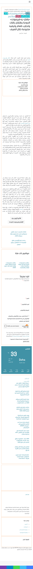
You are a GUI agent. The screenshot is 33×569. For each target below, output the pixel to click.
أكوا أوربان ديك (16, 218)
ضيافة (22, 13)
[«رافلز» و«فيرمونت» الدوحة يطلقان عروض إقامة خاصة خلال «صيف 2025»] (10, 261)
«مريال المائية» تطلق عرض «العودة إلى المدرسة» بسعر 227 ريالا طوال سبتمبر (22, 384)
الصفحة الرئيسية (26, 9)
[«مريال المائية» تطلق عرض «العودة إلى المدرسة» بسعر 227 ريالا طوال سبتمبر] (8, 388)
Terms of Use (25, 336)
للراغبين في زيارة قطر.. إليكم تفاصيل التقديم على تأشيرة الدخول (22, 448)
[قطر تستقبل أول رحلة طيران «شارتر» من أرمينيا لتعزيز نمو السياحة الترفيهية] (8, 396)
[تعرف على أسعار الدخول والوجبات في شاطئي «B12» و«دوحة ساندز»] (8, 435)
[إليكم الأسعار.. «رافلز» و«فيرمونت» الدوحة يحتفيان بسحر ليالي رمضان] (11, 90)
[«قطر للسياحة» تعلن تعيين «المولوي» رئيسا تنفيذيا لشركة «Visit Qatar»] (8, 460)
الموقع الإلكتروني (24, 310)
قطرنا (18, 16)
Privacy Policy (16, 336)
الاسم (27, 298)
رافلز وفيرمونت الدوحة (15, 222)
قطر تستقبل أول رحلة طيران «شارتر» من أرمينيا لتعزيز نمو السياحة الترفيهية (22, 393)
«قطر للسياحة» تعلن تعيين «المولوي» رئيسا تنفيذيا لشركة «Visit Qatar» (22, 456)
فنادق (11, 13)
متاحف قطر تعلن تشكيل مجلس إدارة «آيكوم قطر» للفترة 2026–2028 (22, 409)
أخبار (27, 13)
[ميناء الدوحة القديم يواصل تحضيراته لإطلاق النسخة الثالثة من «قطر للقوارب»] (8, 404)
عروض (19, 9)
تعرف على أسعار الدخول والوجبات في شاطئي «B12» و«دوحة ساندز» (22, 432)
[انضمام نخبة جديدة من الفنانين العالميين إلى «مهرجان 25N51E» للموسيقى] (8, 427)
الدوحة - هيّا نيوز (23, 33)
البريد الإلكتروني (25, 304)
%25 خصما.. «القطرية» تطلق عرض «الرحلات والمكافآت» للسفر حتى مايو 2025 (22, 440)
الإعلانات (26, 527)
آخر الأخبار (27, 378)
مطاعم (11, 16)
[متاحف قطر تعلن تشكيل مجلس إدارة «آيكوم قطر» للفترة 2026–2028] (8, 412)
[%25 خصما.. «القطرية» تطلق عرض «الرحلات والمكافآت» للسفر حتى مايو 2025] (8, 443)
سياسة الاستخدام (24, 529)
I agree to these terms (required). (19, 339)
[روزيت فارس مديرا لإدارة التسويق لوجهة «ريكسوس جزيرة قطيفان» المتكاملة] (8, 420)
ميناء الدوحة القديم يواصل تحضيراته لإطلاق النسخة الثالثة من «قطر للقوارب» (22, 401)
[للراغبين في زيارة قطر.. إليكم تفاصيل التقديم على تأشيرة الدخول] (8, 452)
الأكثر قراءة (26, 381)
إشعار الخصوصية (24, 532)
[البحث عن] (27, 2)
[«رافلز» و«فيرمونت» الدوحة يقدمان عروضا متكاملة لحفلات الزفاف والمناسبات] (23, 261)
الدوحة (21, 209)
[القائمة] (29, 2)
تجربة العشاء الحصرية (25, 123)
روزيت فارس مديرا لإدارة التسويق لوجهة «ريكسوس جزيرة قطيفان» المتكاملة (22, 417)
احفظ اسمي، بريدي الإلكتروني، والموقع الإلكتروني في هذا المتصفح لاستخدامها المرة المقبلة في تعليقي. (18, 319)
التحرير (26, 524)
